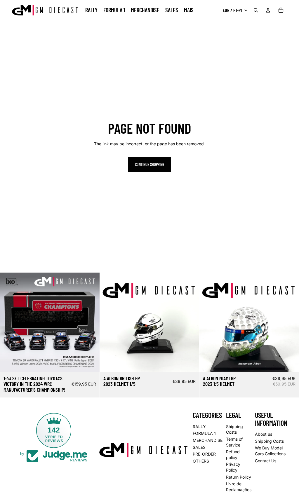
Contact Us (265, 460)
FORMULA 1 (204, 433)
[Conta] (268, 10)
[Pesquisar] (255, 10)
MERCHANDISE (207, 440)
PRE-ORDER (204, 453)
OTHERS (201, 460)
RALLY (199, 426)
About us (263, 434)
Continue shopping (149, 164)
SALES (199, 446)
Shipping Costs (269, 441)
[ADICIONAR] (90, 363)
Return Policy (238, 476)
